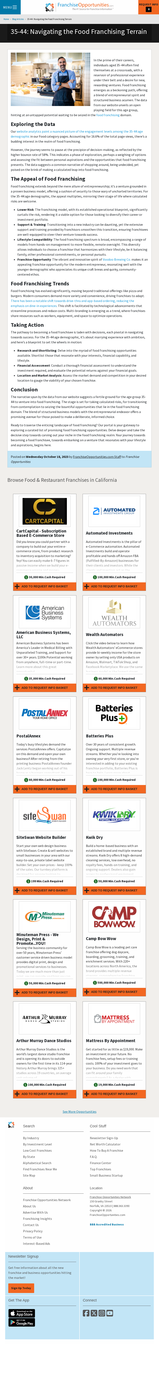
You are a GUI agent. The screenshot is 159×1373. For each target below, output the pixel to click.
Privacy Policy (32, 1231)
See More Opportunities (79, 1111)
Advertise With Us (35, 1212)
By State (29, 1157)
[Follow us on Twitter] (95, 1315)
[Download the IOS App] (42, 1313)
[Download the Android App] (42, 1322)
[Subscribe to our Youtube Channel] (110, 1315)
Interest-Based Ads (36, 1243)
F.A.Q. (93, 1157)
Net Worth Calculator (105, 1144)
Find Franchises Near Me (40, 1169)
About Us (29, 1206)
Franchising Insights (37, 1218)
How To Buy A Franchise (106, 1150)
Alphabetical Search (37, 1163)
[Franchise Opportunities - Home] (79, 7)
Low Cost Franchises (37, 1150)
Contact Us (31, 1225)
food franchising (108, 115)
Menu (7, 7)
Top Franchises (100, 1169)
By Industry (31, 1138)
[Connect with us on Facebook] (87, 1315)
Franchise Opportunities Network (47, 1200)
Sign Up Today (21, 1288)
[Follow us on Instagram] (102, 1315)
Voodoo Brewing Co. (117, 259)
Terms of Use (32, 1237)
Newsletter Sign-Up (104, 1138)
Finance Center (100, 1163)
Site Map (29, 1175)
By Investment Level (37, 1144)
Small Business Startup (106, 1175)
